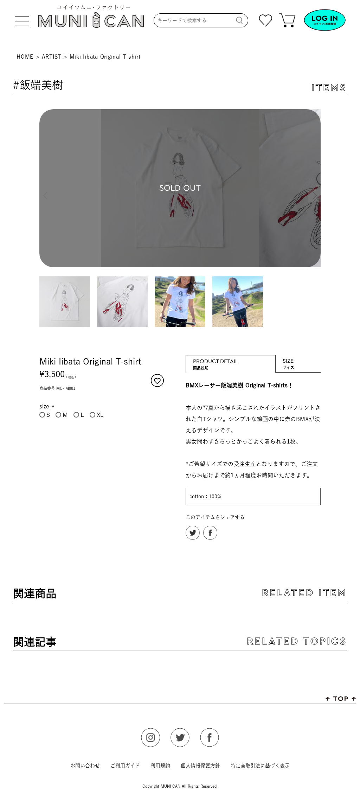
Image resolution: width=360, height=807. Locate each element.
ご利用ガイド (125, 765)
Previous (46, 189)
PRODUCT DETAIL (215, 361)
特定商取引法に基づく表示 (260, 765)
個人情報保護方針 (200, 765)
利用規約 (160, 765)
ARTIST (52, 56)
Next (314, 189)
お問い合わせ (85, 765)
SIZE (288, 360)
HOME (25, 56)
